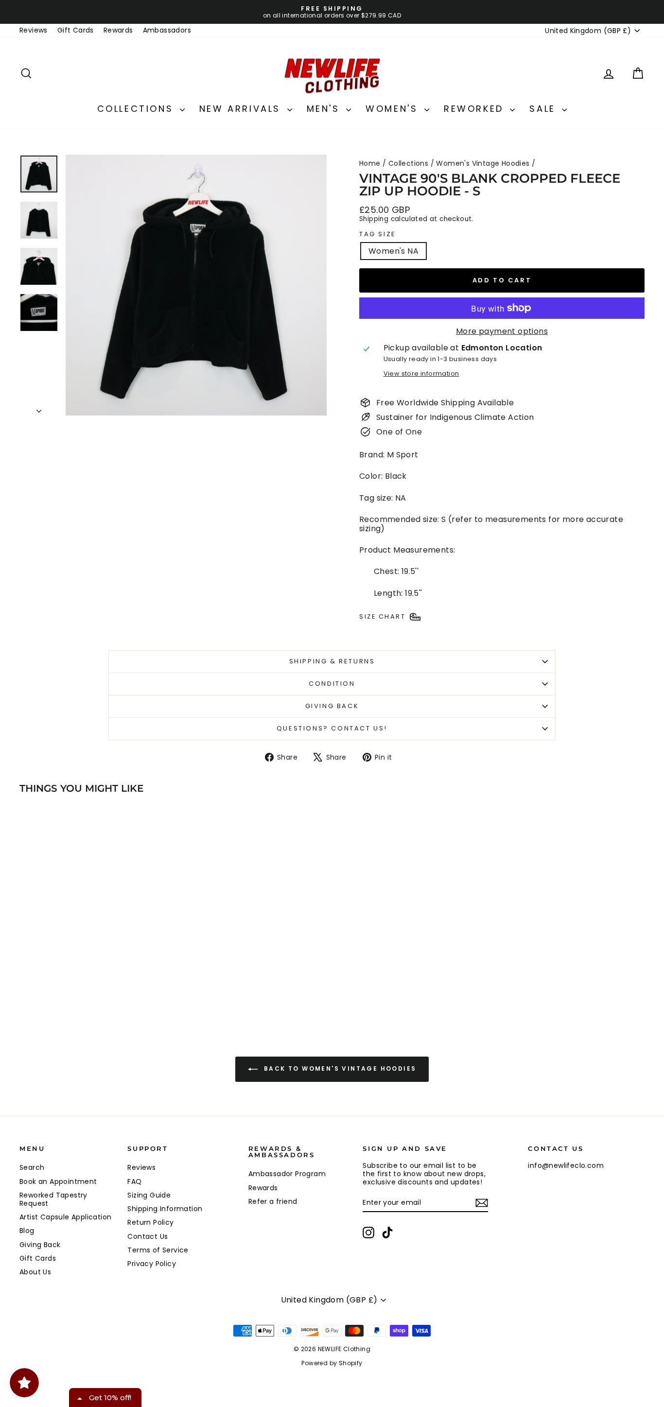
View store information (421, 373)
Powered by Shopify (331, 1363)
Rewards (118, 30)
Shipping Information (164, 1209)
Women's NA (393, 251)
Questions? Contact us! (332, 728)
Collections (137, 109)
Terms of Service (157, 1250)
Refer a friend (272, 1201)
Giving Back (332, 706)
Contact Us (147, 1236)
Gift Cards (75, 30)
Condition (332, 683)
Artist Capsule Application (65, 1217)
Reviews (33, 30)
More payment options (502, 331)
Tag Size (377, 234)
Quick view (93, 955)
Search (31, 1167)
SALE (544, 109)
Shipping (373, 219)
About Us (35, 1272)
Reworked (475, 109)
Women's (394, 109)
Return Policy (150, 1222)
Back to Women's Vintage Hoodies (339, 1069)
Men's (325, 109)
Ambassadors (167, 30)
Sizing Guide (149, 1195)
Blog (27, 1230)
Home (370, 163)
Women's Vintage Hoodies (482, 163)
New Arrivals (242, 109)
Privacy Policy (151, 1263)
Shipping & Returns (332, 661)
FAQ (134, 1181)
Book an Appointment (58, 1181)
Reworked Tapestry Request (53, 1199)
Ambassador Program (287, 1174)
